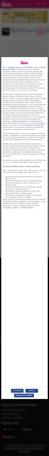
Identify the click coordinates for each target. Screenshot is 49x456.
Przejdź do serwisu (23, 395)
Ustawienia (17, 390)
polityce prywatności (19, 107)
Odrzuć (31, 390)
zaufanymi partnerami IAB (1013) (20, 67)
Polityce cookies (27, 208)
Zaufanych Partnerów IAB (34, 125)
